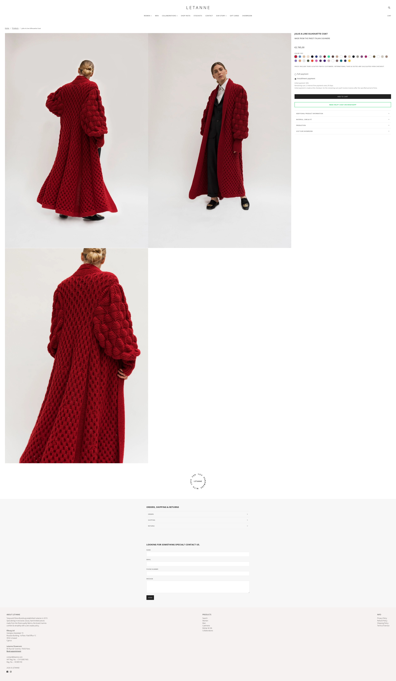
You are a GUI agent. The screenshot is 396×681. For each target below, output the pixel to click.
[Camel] (337, 56)
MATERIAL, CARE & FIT (304, 119)
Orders (151, 514)
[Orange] (312, 61)
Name (148, 550)
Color (297, 53)
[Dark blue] (353, 56)
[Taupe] (337, 61)
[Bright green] (329, 56)
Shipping (151, 520)
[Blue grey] (320, 56)
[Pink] (316, 61)
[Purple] (320, 61)
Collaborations (207, 630)
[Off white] (304, 61)
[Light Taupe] (386, 56)
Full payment (302, 74)
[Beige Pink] (308, 56)
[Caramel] (341, 56)
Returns (151, 526)
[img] (389, 7)
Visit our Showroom (304, 131)
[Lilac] (296, 61)
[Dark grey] (357, 56)
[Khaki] (374, 56)
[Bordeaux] (324, 56)
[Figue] (362, 56)
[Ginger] (370, 56)
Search (204, 618)
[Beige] (304, 56)
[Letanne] (198, 7)
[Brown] (333, 56)
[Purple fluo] (324, 61)
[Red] (296, 56)
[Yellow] (349, 61)
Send (150, 598)
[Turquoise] (341, 61)
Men (204, 623)
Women (205, 621)
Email (148, 559)
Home (7, 28)
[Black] (312, 56)
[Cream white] (349, 56)
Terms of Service (383, 625)
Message (149, 579)
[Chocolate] (345, 56)
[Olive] (308, 61)
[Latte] (378, 56)
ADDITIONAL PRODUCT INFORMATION (309, 113)
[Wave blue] (345, 61)
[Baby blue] (300, 56)
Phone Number (152, 569)
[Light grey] (382, 56)
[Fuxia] (366, 56)
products (15, 28)
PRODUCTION (301, 125)
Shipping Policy (382, 623)
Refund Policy (382, 621)
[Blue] (316, 56)
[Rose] (329, 61)
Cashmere (206, 625)
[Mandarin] (300, 61)
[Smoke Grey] (333, 61)
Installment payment (306, 78)
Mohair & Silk (207, 628)
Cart (389, 16)
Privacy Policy (382, 618)
